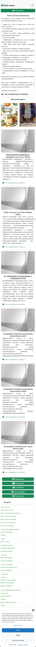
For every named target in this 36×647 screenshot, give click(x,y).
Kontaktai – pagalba (23, 644)
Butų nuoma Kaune (7, 510)
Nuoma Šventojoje (7, 561)
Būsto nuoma (8, 5)
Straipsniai (4, 593)
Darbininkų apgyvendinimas (10, 529)
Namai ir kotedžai (7, 564)
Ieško (3, 539)
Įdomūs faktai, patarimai (8, 602)
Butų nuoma (5, 507)
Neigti (18, 635)
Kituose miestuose (7, 532)
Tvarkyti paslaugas (17, 625)
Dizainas (3, 599)
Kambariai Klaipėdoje (7, 548)
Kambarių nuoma (6, 545)
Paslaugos (4, 574)
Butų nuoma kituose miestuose (11, 513)
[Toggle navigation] (32, 5)
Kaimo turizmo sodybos (8, 580)
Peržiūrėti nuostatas (18, 640)
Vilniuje (3, 535)
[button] (33, 610)
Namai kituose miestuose (9, 567)
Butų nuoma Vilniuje (7, 525)
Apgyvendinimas (6, 596)
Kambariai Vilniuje (6, 551)
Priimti (18, 630)
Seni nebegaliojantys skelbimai (15, 183)
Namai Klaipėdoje (6, 570)
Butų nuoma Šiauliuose (8, 522)
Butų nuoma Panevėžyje (8, 519)
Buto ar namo (5, 541)
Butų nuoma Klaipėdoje (8, 516)
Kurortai (4, 555)
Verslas (3, 605)
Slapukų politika (12, 644)
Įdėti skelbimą (19, 10)
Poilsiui (3, 577)
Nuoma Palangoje (6, 557)
